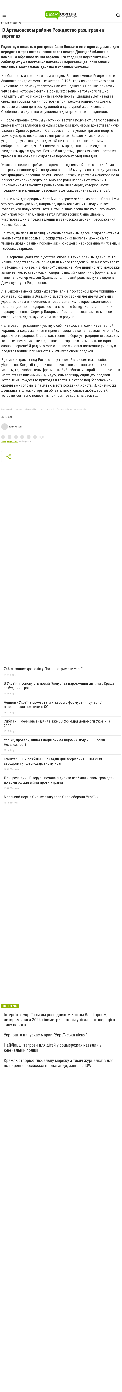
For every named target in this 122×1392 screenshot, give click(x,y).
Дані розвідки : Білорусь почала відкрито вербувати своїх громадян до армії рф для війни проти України (59, 780)
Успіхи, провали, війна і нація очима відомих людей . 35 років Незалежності (54, 742)
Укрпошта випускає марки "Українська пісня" (45, 1035)
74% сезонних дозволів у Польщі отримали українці (45, 669)
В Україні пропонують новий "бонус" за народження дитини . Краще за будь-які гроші (59, 685)
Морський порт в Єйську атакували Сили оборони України (51, 797)
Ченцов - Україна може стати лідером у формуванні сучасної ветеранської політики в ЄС (53, 704)
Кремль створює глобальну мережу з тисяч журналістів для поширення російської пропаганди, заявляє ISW (58, 1063)
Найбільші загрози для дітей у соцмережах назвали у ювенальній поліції (52, 1047)
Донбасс (6, 416)
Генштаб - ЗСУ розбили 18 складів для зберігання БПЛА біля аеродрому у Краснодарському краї (53, 761)
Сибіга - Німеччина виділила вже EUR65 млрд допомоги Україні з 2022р (57, 723)
